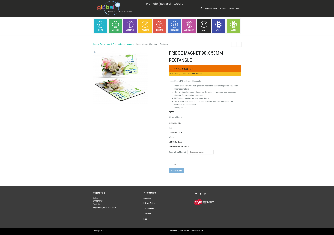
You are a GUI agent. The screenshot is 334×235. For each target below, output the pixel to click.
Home (100, 30)
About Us (147, 198)
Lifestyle (159, 30)
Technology (174, 30)
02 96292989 (98, 201)
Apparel (115, 30)
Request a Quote (211, 8)
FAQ (237, 8)
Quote (233, 30)
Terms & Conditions (226, 8)
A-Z (203, 30)
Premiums (145, 30)
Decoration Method (177, 152)
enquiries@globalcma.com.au (105, 207)
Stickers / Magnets (126, 44)
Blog (145, 219)
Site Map (147, 214)
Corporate (130, 30)
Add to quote (176, 171)
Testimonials (149, 208)
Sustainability (189, 30)
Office (113, 44)
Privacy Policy (149, 203)
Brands (218, 30)
